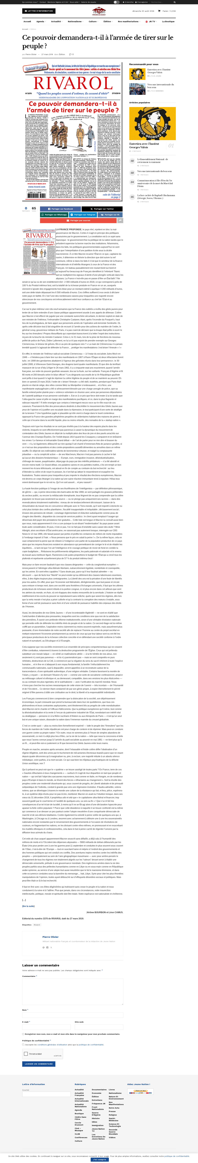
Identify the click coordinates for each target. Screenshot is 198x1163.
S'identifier (129, 2)
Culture (92, 21)
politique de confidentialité (91, 1045)
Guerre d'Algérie (96, 1114)
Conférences (81, 1137)
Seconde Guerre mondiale (113, 1132)
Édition (107, 21)
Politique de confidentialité (36, 1040)
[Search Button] (174, 2)
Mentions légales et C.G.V (58, 2)
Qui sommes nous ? (30, 2)
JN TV (152, 21)
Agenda (40, 21)
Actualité (56, 21)
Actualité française (79, 1094)
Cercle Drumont (79, 1124)
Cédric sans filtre (80, 1118)
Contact (43, 2)
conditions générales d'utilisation (52, 1045)
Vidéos (112, 1137)
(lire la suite (28, 906)
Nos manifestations (128, 21)
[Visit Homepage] (99, 11)
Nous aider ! (75, 2)
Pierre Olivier (31, 54)
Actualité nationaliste (81, 1105)
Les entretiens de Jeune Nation (98, 1136)
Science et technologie (115, 1125)
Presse (112, 1111)
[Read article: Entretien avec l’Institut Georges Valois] (137, 74)
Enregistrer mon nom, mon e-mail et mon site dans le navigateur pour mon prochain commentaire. (72, 1034)
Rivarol (37, 925)
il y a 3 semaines (156, 91)
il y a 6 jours (155, 76)
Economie (96, 1093)
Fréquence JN (98, 1103)
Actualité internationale (82, 1100)
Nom (25, 1010)
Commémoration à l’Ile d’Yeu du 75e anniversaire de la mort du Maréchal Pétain (155, 183)
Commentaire (29, 976)
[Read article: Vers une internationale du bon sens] (137, 89)
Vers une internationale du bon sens (154, 171)
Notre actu (114, 1108)
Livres (112, 1089)
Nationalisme (74, 21)
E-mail (26, 1022)
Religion (113, 1115)
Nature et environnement (116, 1097)
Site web (79, 1022)
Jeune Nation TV (98, 1130)
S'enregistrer (142, 2)
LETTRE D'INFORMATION (40, 11)
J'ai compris (99, 1160)
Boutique (79, 1113)
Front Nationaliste (98, 1108)
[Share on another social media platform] (120, 220)
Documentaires (99, 1089)
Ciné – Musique (79, 1129)
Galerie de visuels (88, 2)
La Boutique (168, 21)
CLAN (77, 1134)
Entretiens (97, 1100)
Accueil (27, 21)
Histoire (96, 1118)
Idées (94, 1122)
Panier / (169, 11)
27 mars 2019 (47, 54)
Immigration (97, 1125)
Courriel (25, 1090)
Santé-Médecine (113, 1119)
